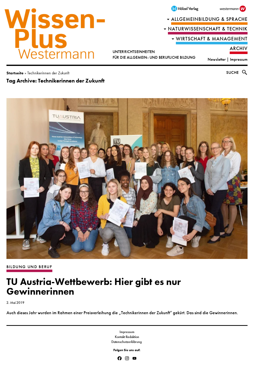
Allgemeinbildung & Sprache (209, 19)
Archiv (239, 48)
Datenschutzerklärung (126, 341)
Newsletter (217, 59)
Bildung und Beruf (29, 266)
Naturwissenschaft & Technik (208, 29)
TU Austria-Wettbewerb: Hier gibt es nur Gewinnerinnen (93, 287)
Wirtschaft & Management (212, 39)
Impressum (239, 59)
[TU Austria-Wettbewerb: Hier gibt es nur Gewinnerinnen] (127, 181)
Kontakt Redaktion (127, 337)
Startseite (15, 73)
